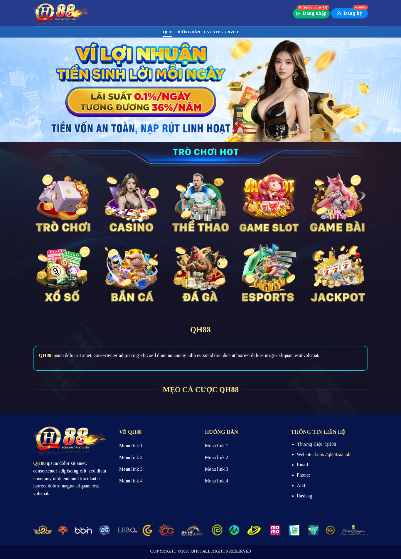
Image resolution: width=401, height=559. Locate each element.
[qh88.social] (62, 13)
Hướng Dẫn (188, 32)
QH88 (167, 32)
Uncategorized (221, 32)
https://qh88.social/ (333, 454)
